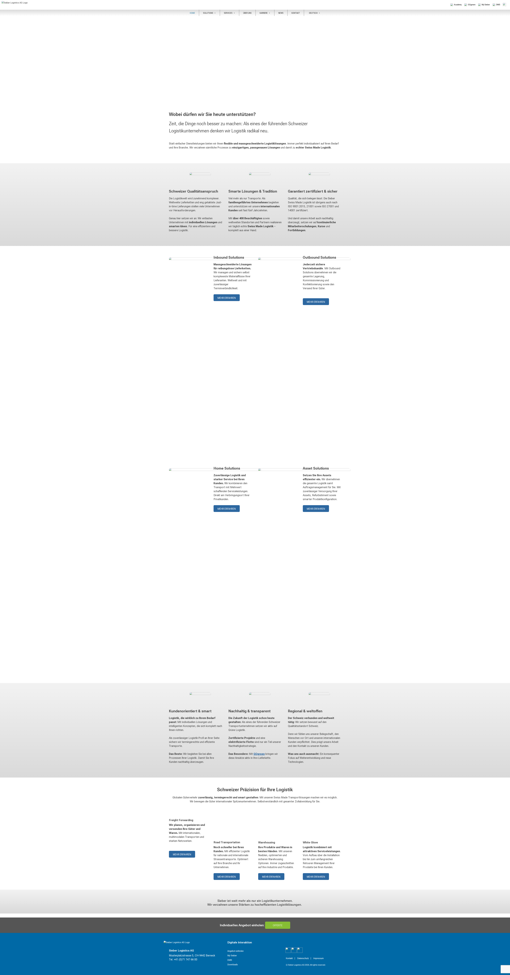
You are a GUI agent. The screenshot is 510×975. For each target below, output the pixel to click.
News (280, 13)
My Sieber (486, 5)
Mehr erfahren (227, 298)
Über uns (247, 13)
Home (192, 13)
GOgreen (471, 5)
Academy (458, 5)
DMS (498, 5)
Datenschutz (303, 958)
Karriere (264, 13)
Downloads (232, 964)
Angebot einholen (235, 951)
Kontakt (296, 13)
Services (228, 13)
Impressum (318, 958)
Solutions (208, 13)
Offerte (277, 925)
